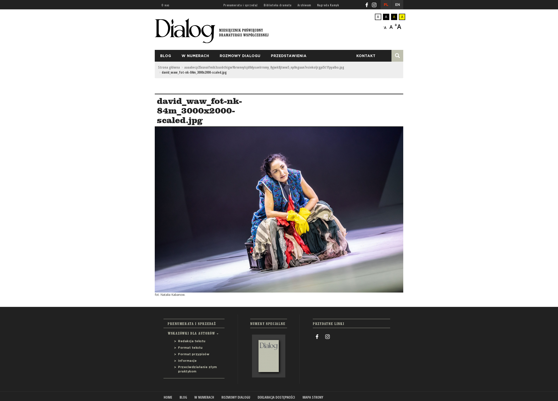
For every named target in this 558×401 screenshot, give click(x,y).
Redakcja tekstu (192, 341)
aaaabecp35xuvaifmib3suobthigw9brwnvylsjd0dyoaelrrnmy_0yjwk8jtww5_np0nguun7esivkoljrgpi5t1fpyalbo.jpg (264, 67)
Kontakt (366, 56)
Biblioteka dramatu (278, 5)
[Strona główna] (212, 29)
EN (397, 5)
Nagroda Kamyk (328, 5)
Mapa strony (313, 397)
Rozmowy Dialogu (240, 56)
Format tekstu (190, 347)
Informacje (187, 360)
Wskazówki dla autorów (192, 333)
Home (168, 397)
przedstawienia (289, 56)
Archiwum (304, 5)
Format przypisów (193, 354)
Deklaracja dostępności (276, 397)
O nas (166, 5)
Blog (165, 56)
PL (386, 5)
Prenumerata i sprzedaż (240, 5)
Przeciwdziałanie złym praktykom (197, 369)
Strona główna (169, 67)
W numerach (195, 56)
